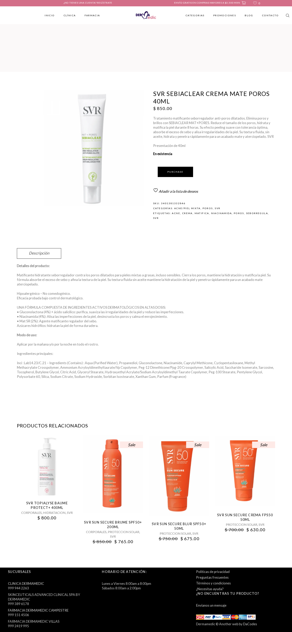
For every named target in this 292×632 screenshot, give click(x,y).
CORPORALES (31, 512)
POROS (208, 208)
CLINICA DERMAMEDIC (26, 583)
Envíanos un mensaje (211, 605)
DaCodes (250, 624)
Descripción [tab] (39, 253)
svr (156, 217)
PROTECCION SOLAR (123, 532)
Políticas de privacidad (213, 572)
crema (187, 213)
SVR (217, 208)
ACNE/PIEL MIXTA (187, 208)
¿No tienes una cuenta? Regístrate (88, 2)
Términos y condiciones (213, 583)
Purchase (175, 171)
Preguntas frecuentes (212, 577)
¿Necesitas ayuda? (209, 589)
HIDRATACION (54, 512)
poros (239, 213)
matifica (202, 213)
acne (176, 213)
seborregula (257, 213)
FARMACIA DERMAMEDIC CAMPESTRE (38, 610)
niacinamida (221, 213)
